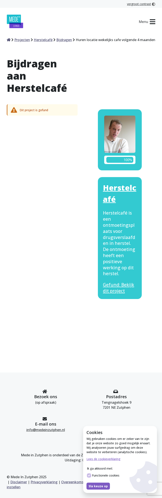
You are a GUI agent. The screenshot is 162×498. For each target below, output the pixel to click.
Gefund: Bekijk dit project (118, 288)
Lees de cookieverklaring (103, 459)
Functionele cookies (105, 475)
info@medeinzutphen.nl (45, 429)
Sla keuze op (98, 486)
